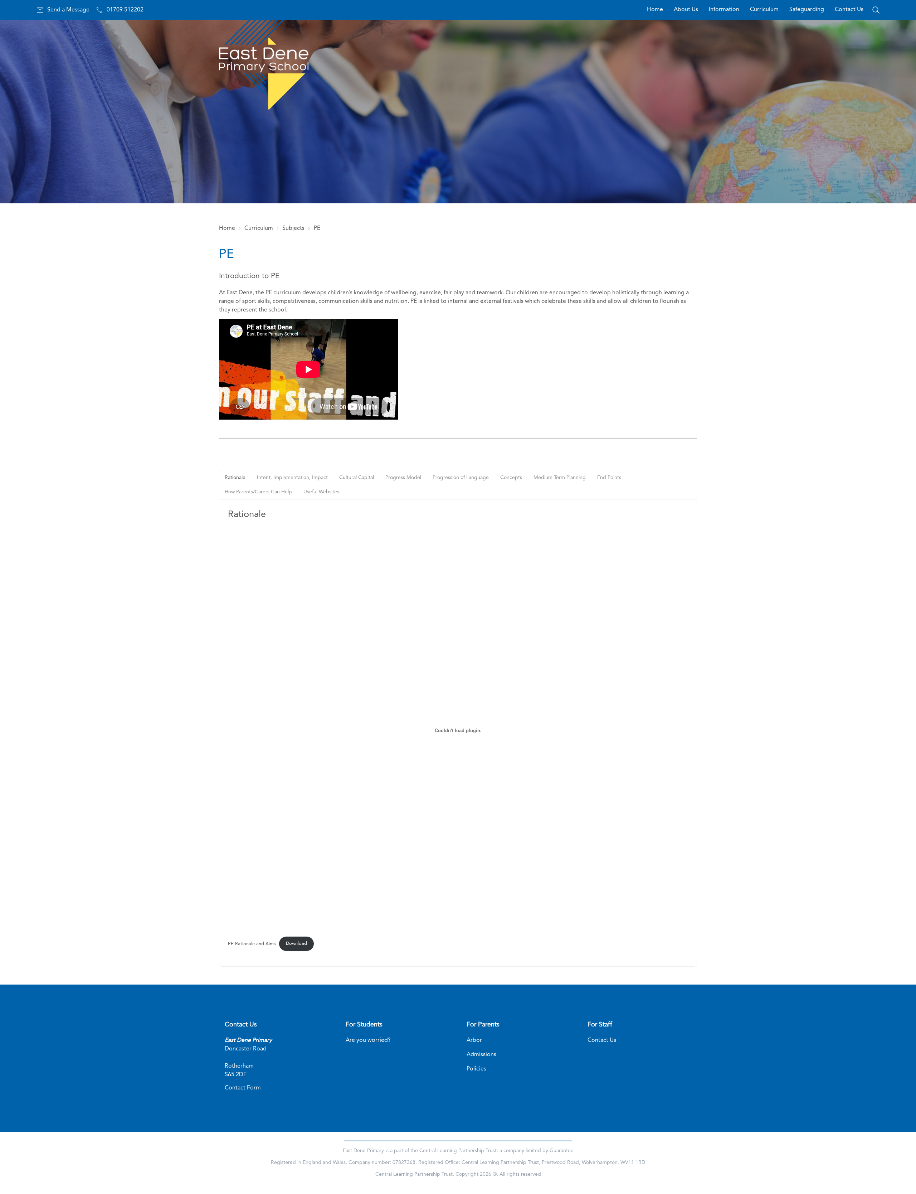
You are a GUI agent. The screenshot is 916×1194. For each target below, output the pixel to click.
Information (724, 10)
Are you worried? (368, 1040)
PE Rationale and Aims (252, 943)
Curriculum (764, 10)
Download (296, 943)
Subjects (293, 228)
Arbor (474, 1040)
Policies (476, 1069)
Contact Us (849, 10)
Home (655, 10)
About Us (686, 10)
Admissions (481, 1055)
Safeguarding (806, 10)
